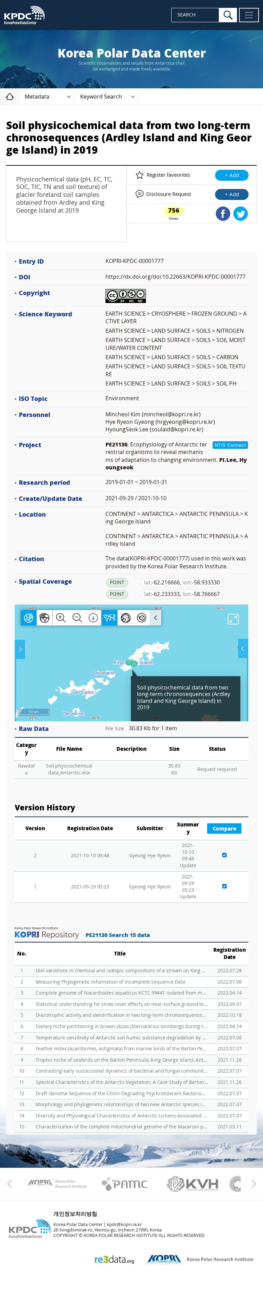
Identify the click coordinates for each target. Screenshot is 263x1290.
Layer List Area (242, 648)
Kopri (56, 1183)
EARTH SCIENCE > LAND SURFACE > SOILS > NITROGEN (174, 331)
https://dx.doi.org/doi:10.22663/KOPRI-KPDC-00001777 (175, 277)
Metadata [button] (37, 96)
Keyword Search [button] (101, 96)
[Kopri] (56, 1184)
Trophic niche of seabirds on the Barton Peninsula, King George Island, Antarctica (122, 1060)
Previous (11, 1184)
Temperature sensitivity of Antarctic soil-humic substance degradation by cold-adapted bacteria (122, 1038)
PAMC (124, 1183)
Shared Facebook (223, 213)
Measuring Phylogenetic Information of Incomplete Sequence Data (110, 982)
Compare (224, 829)
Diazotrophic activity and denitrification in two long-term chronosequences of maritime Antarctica (122, 1015)
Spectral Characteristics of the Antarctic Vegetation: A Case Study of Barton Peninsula (122, 1082)
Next (252, 1184)
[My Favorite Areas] (20, 649)
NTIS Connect (230, 445)
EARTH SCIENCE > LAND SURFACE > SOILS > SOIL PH (171, 383)
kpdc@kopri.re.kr (124, 1224)
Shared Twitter (240, 213)
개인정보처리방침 (75, 1214)
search (228, 15)
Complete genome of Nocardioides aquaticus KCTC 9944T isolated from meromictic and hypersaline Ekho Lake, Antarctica (122, 993)
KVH (193, 1183)
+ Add (232, 175)
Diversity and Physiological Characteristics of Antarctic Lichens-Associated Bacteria (122, 1116)
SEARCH (186, 15)
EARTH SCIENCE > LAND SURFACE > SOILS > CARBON (171, 357)
